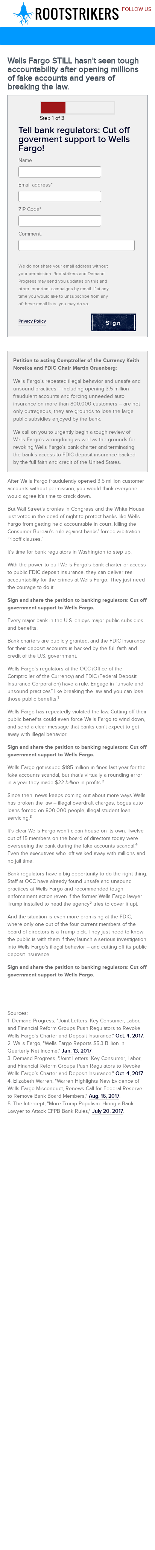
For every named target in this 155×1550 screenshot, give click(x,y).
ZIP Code (29, 210)
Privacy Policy (32, 321)
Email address (35, 185)
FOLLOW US (136, 9)
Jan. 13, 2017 (76, 1051)
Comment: (30, 234)
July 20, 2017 (107, 1111)
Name (25, 161)
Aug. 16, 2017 (104, 1096)
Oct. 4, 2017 (129, 1036)
